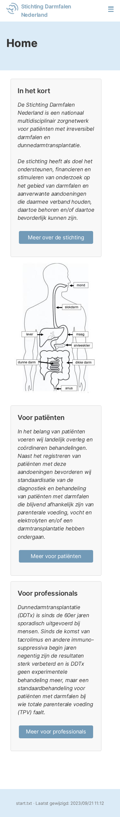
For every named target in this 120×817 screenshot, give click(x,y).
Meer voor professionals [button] (56, 731)
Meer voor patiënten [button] (56, 556)
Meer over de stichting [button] (56, 237)
